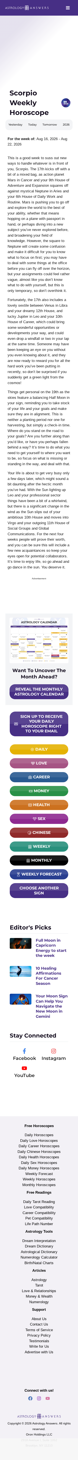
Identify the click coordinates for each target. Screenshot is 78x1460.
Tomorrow (49, 124)
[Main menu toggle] (68, 8)
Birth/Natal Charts (39, 1263)
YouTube (24, 1075)
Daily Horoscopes (39, 1135)
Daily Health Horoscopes (39, 1157)
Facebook (24, 1058)
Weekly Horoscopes (39, 1179)
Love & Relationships (39, 1291)
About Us (39, 1319)
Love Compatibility (39, 1207)
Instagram (54, 1058)
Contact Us (39, 1324)
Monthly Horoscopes (39, 1185)
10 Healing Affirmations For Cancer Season (48, 976)
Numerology (39, 1302)
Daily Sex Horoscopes (39, 1163)
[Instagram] (53, 1051)
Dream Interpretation (39, 1241)
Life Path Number (39, 1224)
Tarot (39, 1285)
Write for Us (39, 1346)
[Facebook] (24, 1051)
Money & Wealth (39, 1296)
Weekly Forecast (39, 1174)
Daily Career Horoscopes (39, 1146)
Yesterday (15, 124)
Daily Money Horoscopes (39, 1168)
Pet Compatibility (39, 1218)
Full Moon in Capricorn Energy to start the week (51, 948)
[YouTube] (24, 1068)
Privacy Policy (39, 1335)
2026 (66, 124)
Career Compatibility (39, 1213)
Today (32, 124)
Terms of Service (39, 1330)
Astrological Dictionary (39, 1252)
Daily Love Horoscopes (39, 1141)
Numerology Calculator (39, 1257)
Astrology (39, 1280)
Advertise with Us (39, 1352)
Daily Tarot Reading (39, 1202)
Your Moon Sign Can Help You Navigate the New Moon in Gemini (52, 1006)
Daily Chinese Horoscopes (39, 1152)
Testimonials (39, 1341)
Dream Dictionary (39, 1246)
